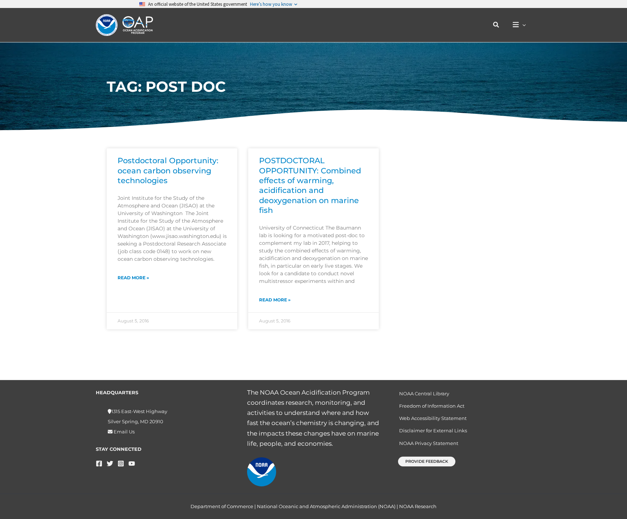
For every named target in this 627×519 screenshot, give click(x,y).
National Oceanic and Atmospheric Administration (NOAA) (326, 506)
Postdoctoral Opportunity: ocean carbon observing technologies (168, 170)
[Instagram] (121, 463)
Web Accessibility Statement (433, 418)
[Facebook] (99, 463)
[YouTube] (131, 463)
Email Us (123, 431)
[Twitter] (110, 463)
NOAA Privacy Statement (428, 443)
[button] (496, 25)
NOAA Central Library (424, 393)
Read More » (133, 277)
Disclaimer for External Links (433, 430)
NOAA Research (418, 506)
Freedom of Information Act (431, 406)
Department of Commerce (221, 506)
